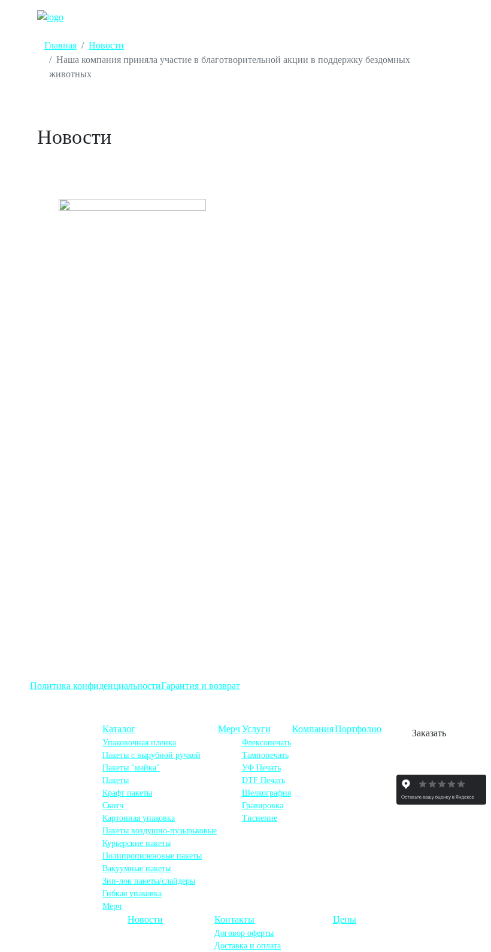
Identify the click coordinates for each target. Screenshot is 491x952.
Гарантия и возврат (200, 686)
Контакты (234, 919)
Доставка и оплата (247, 945)
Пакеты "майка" (131, 767)
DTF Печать (263, 780)
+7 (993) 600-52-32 (72, 798)
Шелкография (266, 792)
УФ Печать (261, 767)
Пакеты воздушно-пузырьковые (159, 830)
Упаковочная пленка (139, 742)
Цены (344, 919)
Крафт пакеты (127, 792)
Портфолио (358, 729)
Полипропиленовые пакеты (152, 855)
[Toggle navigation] (437, 17)
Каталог (118, 729)
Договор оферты (244, 933)
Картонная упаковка (138, 818)
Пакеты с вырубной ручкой (151, 755)
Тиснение (259, 818)
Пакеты (115, 780)
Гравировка (262, 805)
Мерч (112, 906)
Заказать (429, 733)
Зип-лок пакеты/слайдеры (148, 881)
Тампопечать (265, 755)
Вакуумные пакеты (136, 868)
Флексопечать (266, 742)
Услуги (256, 729)
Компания (313, 729)
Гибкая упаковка (132, 893)
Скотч (112, 805)
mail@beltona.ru (75, 825)
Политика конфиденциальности (95, 686)
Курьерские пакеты (136, 843)
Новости (145, 919)
